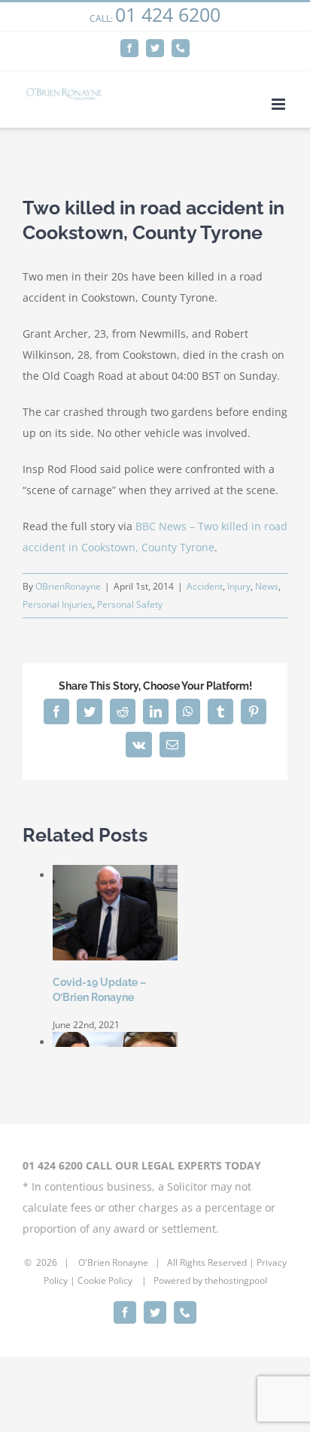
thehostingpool (236, 1280)
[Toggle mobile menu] (279, 104)
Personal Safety (130, 604)
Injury (239, 586)
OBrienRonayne (68, 586)
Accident (205, 586)
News (266, 586)
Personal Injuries (58, 604)
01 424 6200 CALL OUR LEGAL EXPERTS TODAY (142, 1165)
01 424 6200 (167, 14)
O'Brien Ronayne (113, 1262)
